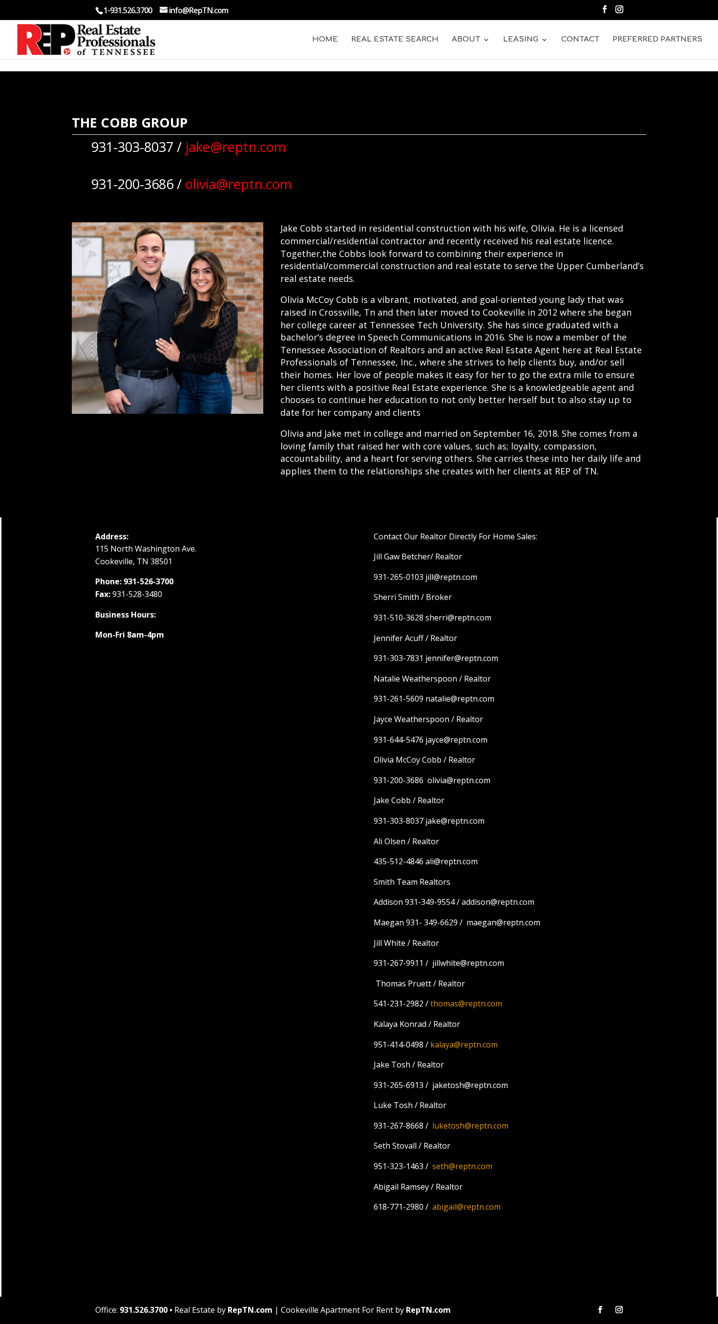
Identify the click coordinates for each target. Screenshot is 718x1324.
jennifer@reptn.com (461, 658)
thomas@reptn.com (466, 1003)
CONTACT (580, 39)
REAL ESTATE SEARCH (395, 39)
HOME (325, 39)
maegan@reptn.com (503, 922)
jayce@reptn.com (456, 739)
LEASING (520, 39)
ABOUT (466, 39)
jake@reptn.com (455, 820)
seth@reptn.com (462, 1166)
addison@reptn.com (498, 902)
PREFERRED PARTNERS (657, 39)
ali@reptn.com (451, 861)
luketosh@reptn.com (470, 1125)
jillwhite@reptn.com (468, 963)
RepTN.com (250, 1309)
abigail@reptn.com (466, 1206)
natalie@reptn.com (459, 698)
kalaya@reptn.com (464, 1044)
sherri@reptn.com (458, 617)
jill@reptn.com (451, 577)
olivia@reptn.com (458, 780)
